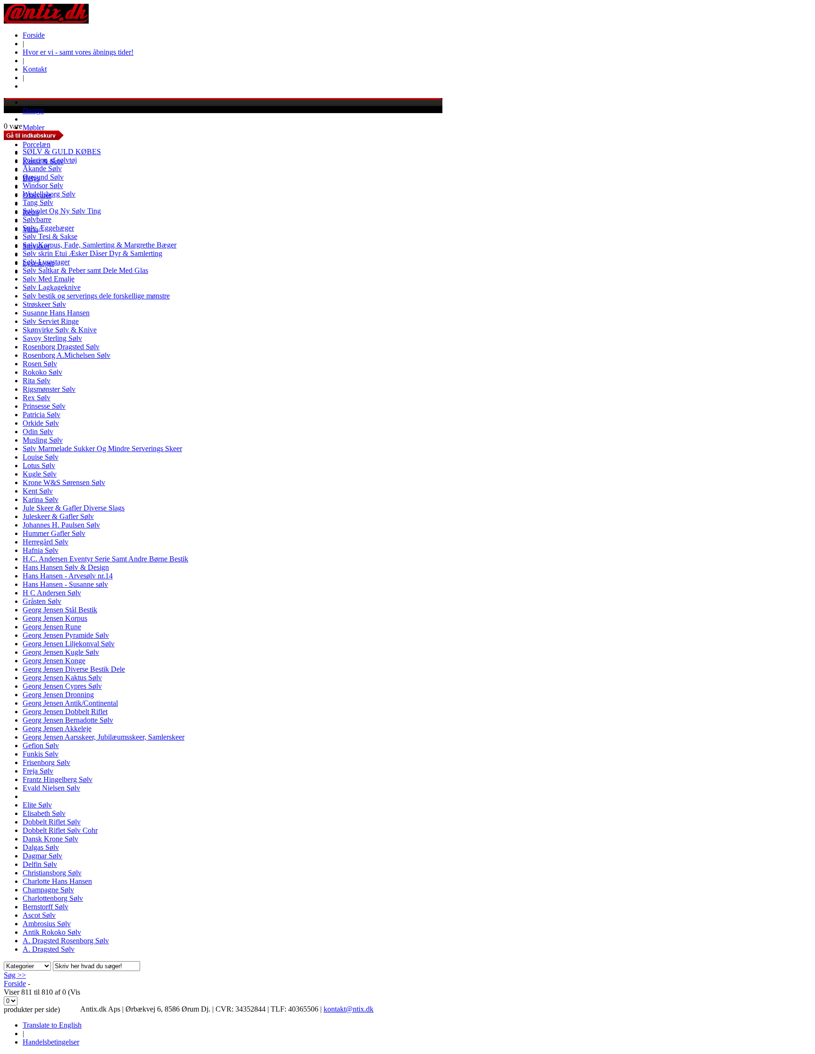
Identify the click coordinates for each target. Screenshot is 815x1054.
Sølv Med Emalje (49, 279)
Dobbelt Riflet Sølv (52, 822)
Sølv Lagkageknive (52, 287)
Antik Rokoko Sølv (52, 932)
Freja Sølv (38, 771)
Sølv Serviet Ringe (51, 321)
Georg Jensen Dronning (58, 695)
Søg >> (15, 975)
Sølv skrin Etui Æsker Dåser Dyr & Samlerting (92, 253)
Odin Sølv (38, 432)
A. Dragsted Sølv (49, 949)
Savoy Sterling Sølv (52, 338)
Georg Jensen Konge (54, 661)
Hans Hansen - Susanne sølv (65, 584)
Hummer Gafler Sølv (54, 533)
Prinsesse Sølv (44, 406)
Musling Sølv (43, 440)
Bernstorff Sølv (45, 907)
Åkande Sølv (42, 169)
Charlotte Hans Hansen (57, 881)
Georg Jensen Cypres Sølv (62, 686)
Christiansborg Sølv (52, 873)
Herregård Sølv (45, 542)
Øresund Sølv (43, 177)
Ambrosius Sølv (47, 924)
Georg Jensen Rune (52, 627)
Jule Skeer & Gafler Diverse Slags (74, 508)
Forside (34, 35)
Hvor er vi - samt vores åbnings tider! (78, 52)
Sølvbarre (37, 219)
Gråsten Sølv (42, 601)
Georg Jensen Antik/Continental (70, 703)
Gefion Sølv (41, 745)
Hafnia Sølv (40, 550)
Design (33, 111)
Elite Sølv (37, 805)
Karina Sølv (40, 499)
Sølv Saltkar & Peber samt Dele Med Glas (85, 270)
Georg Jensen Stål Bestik (60, 610)
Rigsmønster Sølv (49, 389)
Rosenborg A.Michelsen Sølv (66, 355)
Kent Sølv (38, 491)
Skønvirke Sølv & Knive (60, 330)
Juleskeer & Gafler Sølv (58, 516)
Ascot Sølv (39, 915)
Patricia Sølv (41, 415)
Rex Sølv (36, 398)
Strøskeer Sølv (44, 304)
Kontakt (35, 69)
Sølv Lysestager (46, 262)
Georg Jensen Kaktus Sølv (62, 678)
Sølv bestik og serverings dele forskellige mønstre (96, 296)
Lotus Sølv (39, 465)
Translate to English (52, 1025)
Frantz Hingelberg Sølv (57, 779)
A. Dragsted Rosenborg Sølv (66, 941)
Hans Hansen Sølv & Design (66, 567)
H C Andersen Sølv (52, 593)
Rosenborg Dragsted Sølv (61, 347)
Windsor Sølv (43, 185)
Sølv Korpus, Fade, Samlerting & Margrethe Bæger (99, 245)
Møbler (33, 128)
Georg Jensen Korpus (55, 618)
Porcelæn (36, 144)
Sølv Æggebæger (48, 228)
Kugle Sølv (40, 474)
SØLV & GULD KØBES (62, 152)
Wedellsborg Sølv (49, 194)
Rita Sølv (36, 381)
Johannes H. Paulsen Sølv (61, 525)
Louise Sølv (40, 457)
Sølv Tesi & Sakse (50, 236)
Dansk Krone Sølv (50, 839)
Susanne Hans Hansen (56, 313)
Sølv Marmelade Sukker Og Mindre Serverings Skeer (102, 449)
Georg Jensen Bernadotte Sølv (68, 720)
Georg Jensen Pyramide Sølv (66, 635)
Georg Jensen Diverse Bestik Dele (74, 669)
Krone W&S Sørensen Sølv (64, 482)
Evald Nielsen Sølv (51, 788)
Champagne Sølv (48, 890)
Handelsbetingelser (51, 1042)
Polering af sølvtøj (50, 160)
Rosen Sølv (40, 364)
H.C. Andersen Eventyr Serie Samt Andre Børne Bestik (105, 559)
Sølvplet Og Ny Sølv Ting (62, 211)
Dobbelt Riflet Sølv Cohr (60, 830)
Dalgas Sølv (41, 847)
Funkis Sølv (40, 754)
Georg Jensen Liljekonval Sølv (69, 644)
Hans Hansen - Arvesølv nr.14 (68, 576)
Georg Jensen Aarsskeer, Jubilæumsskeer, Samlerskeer (103, 737)
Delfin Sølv (40, 864)
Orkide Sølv (41, 423)
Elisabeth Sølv (44, 813)
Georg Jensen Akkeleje (57, 729)
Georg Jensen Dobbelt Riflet (65, 712)
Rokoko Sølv (42, 372)
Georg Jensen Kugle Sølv (61, 652)
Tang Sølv (38, 202)
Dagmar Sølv (42, 856)
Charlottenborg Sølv (53, 898)
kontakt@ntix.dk (349, 1009)
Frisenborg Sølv (46, 762)
